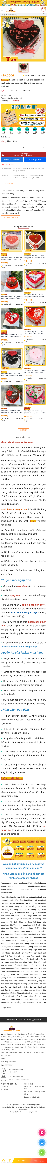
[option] (23, 39)
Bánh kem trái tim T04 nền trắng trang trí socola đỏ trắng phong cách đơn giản (11, 336)
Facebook (11, 1019)
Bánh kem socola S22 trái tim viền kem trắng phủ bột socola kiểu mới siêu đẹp (11, 375)
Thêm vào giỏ (24, 154)
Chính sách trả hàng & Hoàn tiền (34, 1088)
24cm (15, 141)
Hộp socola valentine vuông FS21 (34, 257)
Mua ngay (21, 1161)
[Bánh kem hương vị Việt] (23, 3)
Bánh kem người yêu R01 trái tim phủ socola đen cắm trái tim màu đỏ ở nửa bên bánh (11, 414)
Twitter (19, 1019)
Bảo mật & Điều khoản (32, 1097)
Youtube (28, 1019)
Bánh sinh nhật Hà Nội (23, 1047)
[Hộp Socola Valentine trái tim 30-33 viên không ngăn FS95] (35, 277)
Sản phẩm (4, 1089)
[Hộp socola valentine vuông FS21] (35, 241)
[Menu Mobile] (2, 9)
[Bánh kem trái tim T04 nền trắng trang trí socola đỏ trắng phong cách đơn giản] (12, 320)
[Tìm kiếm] (44, 14)
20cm (3, 141)
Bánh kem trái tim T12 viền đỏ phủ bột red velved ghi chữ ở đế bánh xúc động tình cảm (12, 297)
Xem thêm (23, 430)
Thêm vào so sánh (7, 164)
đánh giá (13, 90)
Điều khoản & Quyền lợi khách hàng (34, 1093)
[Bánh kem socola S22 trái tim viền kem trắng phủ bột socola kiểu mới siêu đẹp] (12, 359)
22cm (9, 141)
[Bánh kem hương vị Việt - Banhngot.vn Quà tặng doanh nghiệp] (11, 10)
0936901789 (14, 1062)
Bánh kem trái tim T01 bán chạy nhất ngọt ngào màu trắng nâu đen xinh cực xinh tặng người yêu (11, 258)
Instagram (37, 1019)
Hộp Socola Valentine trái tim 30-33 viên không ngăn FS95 (35, 293)
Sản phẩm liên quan (23, 227)
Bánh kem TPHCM (37, 1045)
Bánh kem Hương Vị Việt (20, 1107)
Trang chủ (4, 1086)
